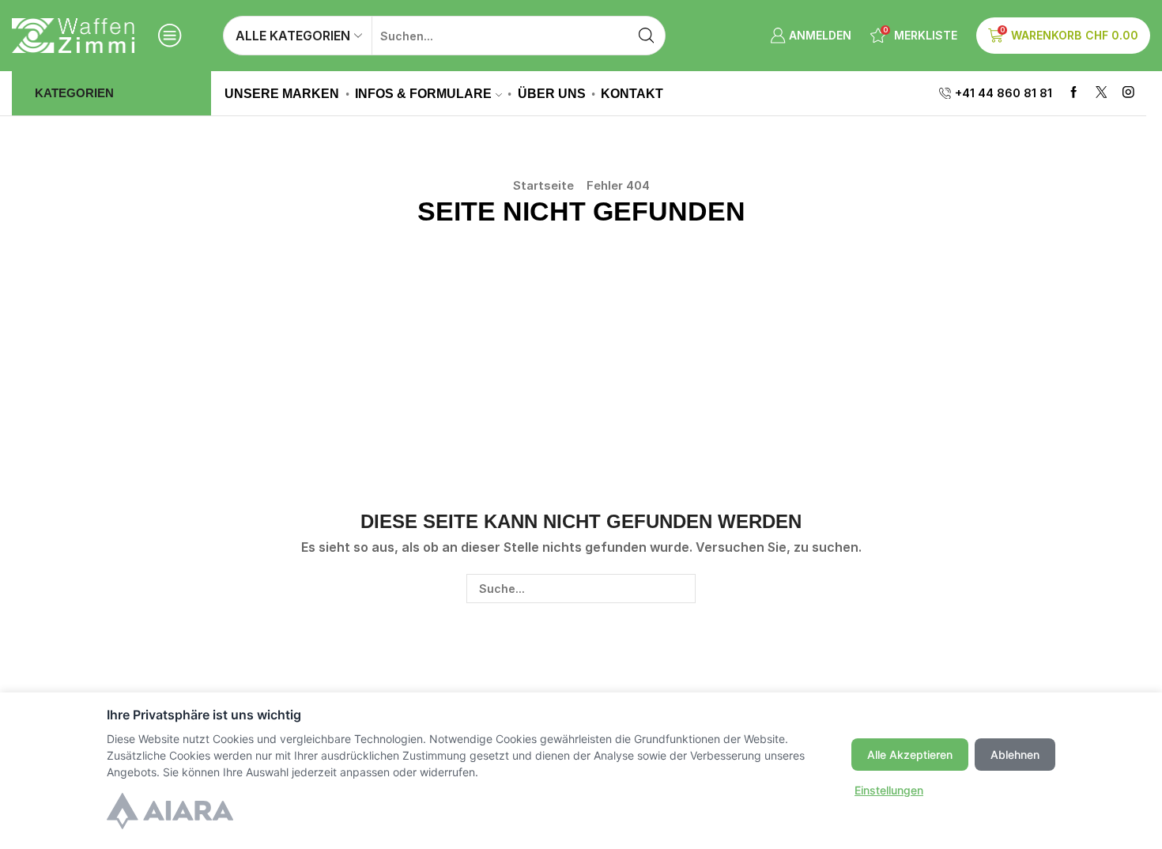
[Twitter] (1101, 93)
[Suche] (681, 588)
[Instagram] (1128, 93)
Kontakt (632, 93)
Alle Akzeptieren (910, 754)
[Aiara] (170, 813)
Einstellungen (889, 790)
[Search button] (646, 36)
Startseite (543, 185)
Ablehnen (1014, 754)
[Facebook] (1074, 93)
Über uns (552, 93)
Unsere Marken (281, 93)
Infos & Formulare (423, 93)
